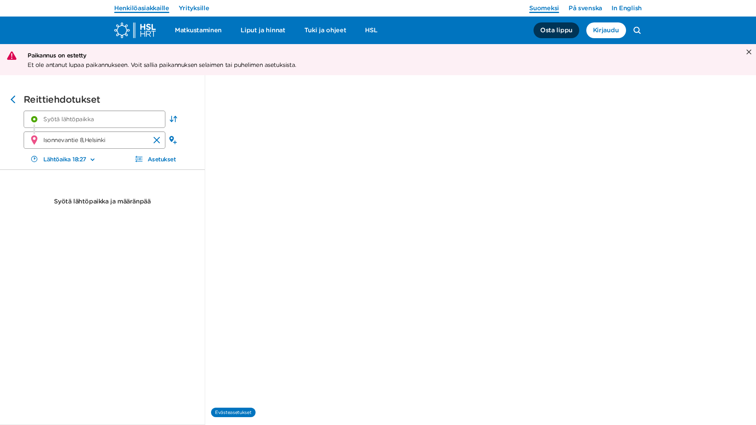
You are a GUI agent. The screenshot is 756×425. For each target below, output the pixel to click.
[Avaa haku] (637, 30)
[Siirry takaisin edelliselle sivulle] (13, 100)
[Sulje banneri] (748, 52)
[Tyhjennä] (156, 140)
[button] (173, 119)
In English (626, 8)
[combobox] (94, 119)
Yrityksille (194, 8)
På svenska (585, 8)
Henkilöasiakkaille (141, 8)
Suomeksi (544, 8)
